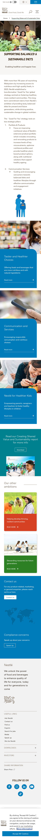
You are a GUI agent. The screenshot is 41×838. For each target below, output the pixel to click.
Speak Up (9, 645)
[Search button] (32, 11)
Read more (8, 280)
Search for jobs (10, 731)
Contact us (35, 2)
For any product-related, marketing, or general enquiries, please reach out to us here (19, 589)
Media (7, 734)
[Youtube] (31, 786)
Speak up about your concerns (17, 640)
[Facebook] (9, 786)
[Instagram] (16, 786)
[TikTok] (20, 793)
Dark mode (6, 2)
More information (24, 828)
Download (20, 450)
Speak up (8, 738)
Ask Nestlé (9, 718)
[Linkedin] (24, 786)
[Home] (13, 10)
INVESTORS (20, 755)
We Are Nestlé (10, 741)
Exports (7, 728)
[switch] (14, 2)
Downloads (20, 747)
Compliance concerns (16, 634)
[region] (20, 823)
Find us (7, 725)
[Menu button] (37, 11)
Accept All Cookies (20, 833)
